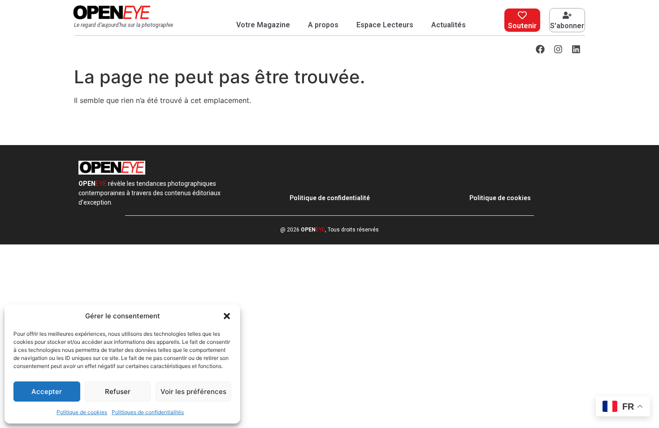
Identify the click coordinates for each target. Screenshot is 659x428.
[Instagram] (558, 49)
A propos (323, 25)
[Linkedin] (576, 49)
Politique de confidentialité (330, 197)
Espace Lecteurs (384, 25)
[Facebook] (540, 49)
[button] (226, 316)
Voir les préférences (193, 391)
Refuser (117, 391)
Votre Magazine (263, 25)
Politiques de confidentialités (148, 412)
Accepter (46, 391)
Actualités (448, 25)
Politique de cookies (81, 412)
